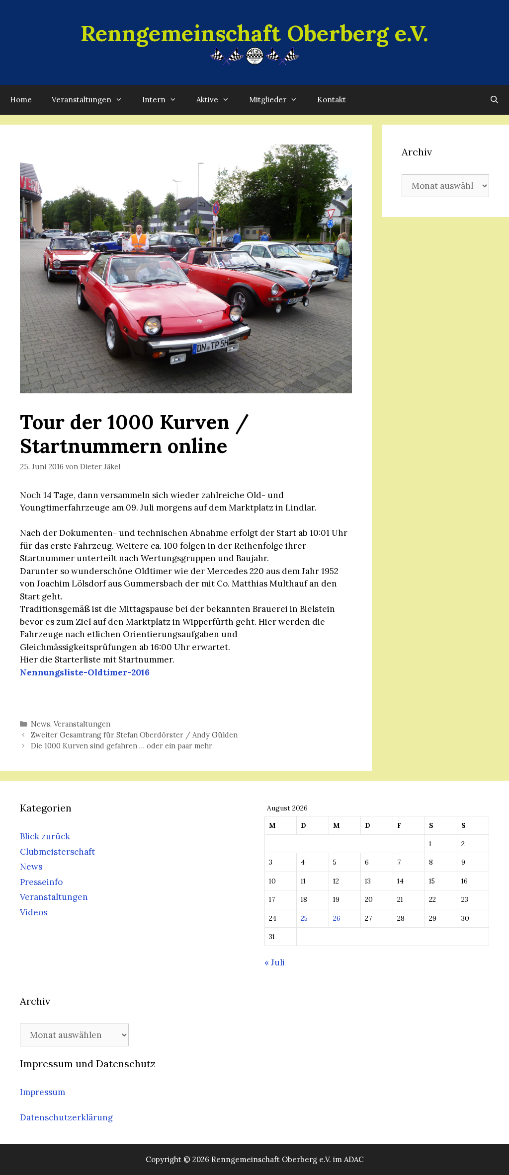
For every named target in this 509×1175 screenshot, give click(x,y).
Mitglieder (267, 99)
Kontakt (331, 99)
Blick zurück (45, 836)
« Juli (274, 962)
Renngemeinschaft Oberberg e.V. (254, 33)
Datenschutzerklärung (66, 1117)
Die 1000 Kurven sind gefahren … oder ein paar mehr (121, 745)
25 (304, 918)
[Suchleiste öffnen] (494, 100)
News (40, 724)
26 (336, 918)
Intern (154, 99)
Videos (33, 912)
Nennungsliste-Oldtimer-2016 (85, 672)
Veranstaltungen (81, 99)
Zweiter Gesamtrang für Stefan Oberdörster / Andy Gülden (134, 734)
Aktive (207, 99)
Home (21, 99)
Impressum (42, 1092)
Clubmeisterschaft (57, 851)
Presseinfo (41, 882)
